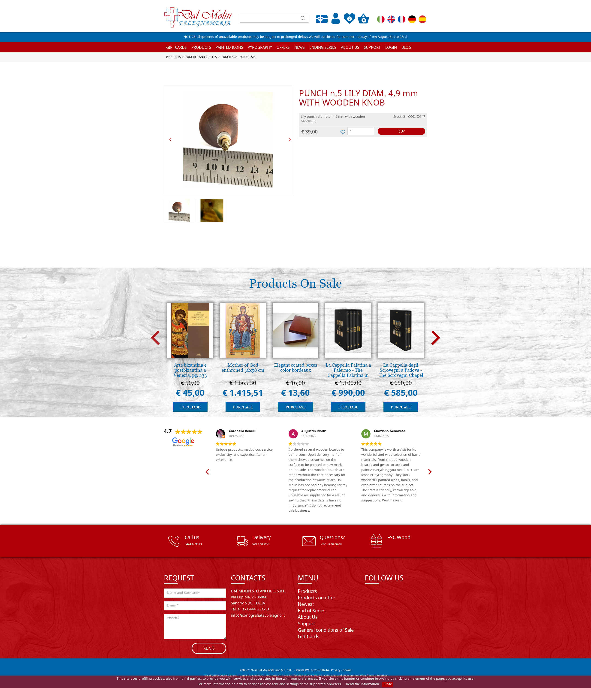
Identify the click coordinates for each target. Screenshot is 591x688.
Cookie (347, 670)
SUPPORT (372, 48)
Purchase (190, 407)
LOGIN (391, 48)
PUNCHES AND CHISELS (201, 57)
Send (209, 648)
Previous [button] (170, 140)
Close (388, 684)
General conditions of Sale (326, 630)
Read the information (362, 684)
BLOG (406, 48)
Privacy (335, 670)
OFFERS (283, 48)
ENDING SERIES (322, 48)
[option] (228, 139)
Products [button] (201, 48)
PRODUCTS (173, 57)
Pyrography (260, 48)
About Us (350, 48)
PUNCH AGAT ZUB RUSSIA (238, 57)
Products (307, 591)
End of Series (312, 611)
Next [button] (289, 139)
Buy (401, 131)
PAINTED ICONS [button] (229, 48)
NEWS (299, 48)
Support (306, 624)
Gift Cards (176, 48)
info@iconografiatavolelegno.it (258, 616)
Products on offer (316, 598)
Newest (306, 604)
